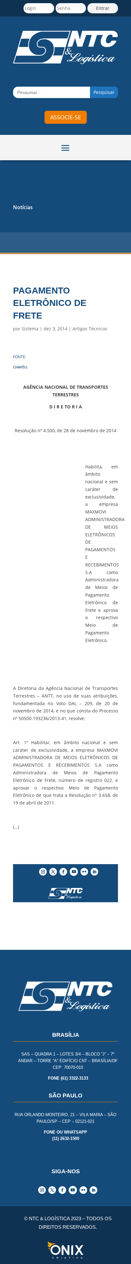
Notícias (23, 207)
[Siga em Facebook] (63, 872)
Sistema (30, 329)
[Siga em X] (53, 872)
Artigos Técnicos (89, 329)
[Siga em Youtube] (74, 872)
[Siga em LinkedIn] (94, 872)
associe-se (65, 117)
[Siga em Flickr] (84, 872)
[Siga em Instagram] (43, 872)
